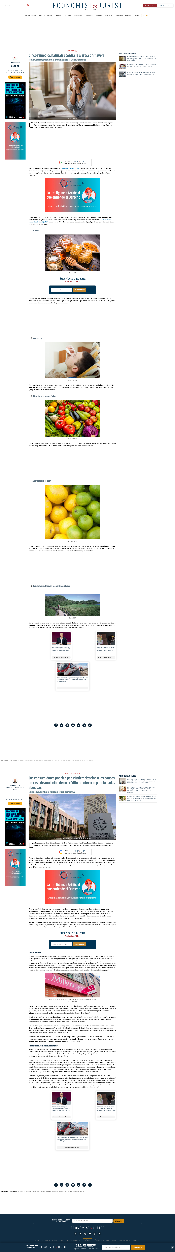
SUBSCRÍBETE (150, 5)
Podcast (136, 15)
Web (1, 48)
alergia (21, 761)
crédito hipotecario (60, 1191)
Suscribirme (138, 1247)
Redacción (15, 62)
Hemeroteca (119, 15)
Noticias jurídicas (30, 15)
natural (59, 761)
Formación (128, 15)
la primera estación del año (70, 168)
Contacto (47, 1240)
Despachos (99, 15)
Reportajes (41, 15)
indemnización (74, 1191)
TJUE (82, 1191)
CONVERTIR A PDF (15, 77)
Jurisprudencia (77, 15)
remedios (75, 761)
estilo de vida (49, 761)
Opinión (49, 15)
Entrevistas (58, 15)
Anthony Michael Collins (42, 1191)
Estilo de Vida (109, 15)
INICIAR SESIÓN (165, 5)
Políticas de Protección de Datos (121, 1240)
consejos (29, 761)
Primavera (67, 761)
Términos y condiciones (101, 1240)
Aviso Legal (136, 1240)
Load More (87, 1200)
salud (83, 761)
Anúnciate (88, 1240)
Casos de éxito (89, 15)
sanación (89, 761)
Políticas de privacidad (74, 1240)
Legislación (67, 15)
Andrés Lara (15, 785)
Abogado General (25, 1191)
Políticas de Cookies (58, 1240)
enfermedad (38, 761)
